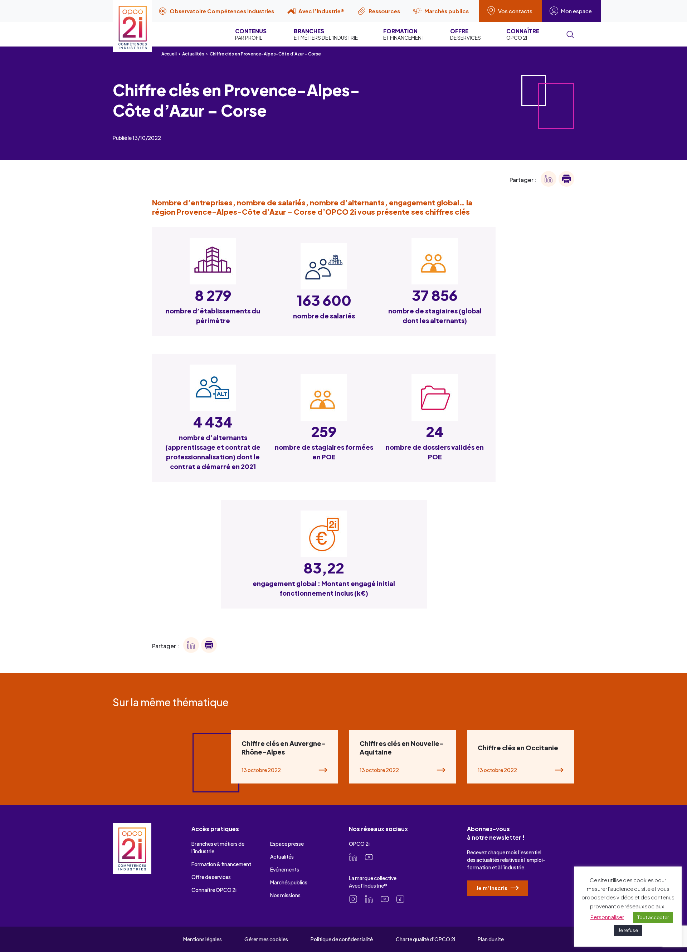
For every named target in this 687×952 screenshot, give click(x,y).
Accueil (169, 54)
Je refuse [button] (628, 930)
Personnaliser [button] (607, 916)
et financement (404, 34)
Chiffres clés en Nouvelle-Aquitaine (402, 747)
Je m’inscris (492, 887)
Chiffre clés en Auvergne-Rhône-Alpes (284, 747)
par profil (251, 34)
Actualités (193, 54)
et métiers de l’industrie (326, 34)
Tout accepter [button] (653, 917)
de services (465, 34)
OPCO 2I (522, 34)
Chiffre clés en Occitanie (518, 747)
